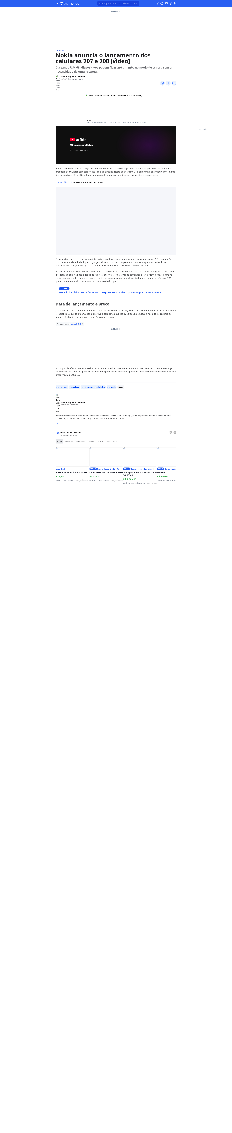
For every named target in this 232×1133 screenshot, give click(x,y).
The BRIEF (60, 50)
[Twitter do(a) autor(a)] (57, 423)
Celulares (91, 441)
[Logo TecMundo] (69, 3)
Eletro (108, 441)
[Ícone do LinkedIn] (175, 3)
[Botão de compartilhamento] (162, 83)
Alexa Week (80, 441)
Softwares (69, 441)
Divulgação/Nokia (75, 324)
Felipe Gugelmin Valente (73, 76)
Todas (59, 441)
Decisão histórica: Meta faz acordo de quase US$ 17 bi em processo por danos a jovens (110, 292)
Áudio (115, 441)
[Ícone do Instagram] (161, 3)
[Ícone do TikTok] (171, 3)
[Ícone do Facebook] (158, 3)
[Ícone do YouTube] (166, 3)
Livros (100, 441)
